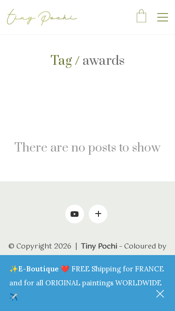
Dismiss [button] (161, 294)
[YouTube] (74, 214)
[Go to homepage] (42, 17)
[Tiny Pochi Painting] (98, 214)
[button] (162, 17)
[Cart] (141, 17)
